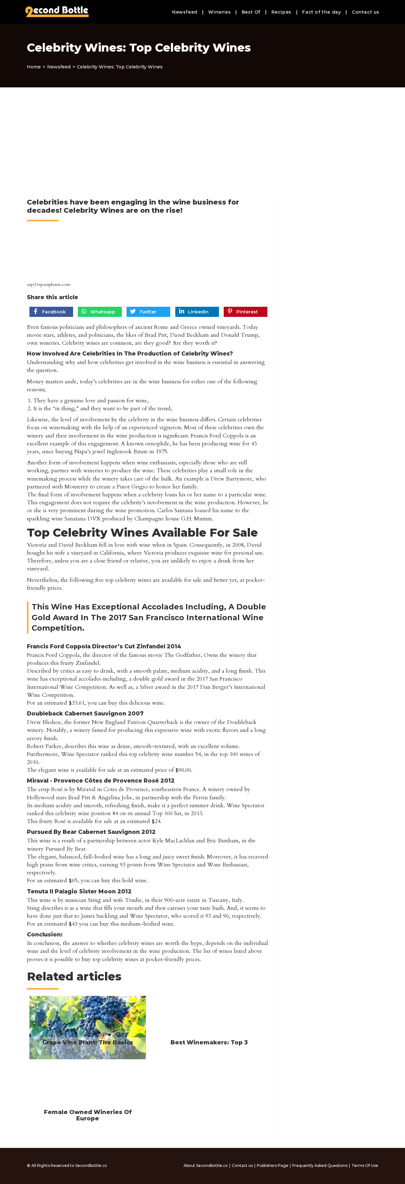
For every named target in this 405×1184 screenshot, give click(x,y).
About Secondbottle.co (206, 1165)
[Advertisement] (202, 135)
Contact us (242, 1165)
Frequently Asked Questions (319, 1165)
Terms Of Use (365, 1165)
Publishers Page (272, 1165)
